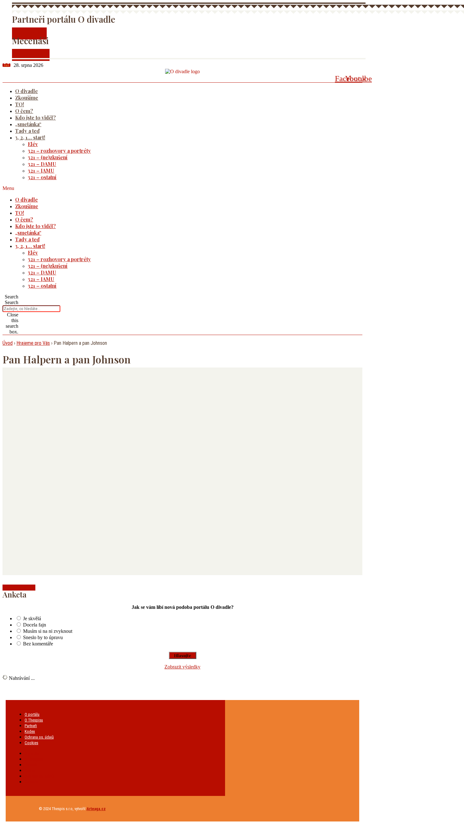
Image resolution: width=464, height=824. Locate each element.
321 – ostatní (42, 177)
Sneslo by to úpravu (43, 637)
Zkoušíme (26, 97)
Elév (33, 144)
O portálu (32, 714)
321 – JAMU (41, 170)
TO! (19, 104)
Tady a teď (27, 130)
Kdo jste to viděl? (35, 117)
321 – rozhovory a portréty (59, 150)
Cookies (31, 742)
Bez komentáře (38, 643)
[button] (174, 188)
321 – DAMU (42, 164)
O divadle (26, 91)
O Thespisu (34, 720)
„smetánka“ (28, 124)
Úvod (8, 343)
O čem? (24, 111)
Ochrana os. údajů (39, 737)
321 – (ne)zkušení (48, 157)
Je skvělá (32, 618)
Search (11, 302)
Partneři (31, 725)
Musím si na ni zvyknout (47, 631)
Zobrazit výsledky (182, 666)
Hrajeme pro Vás (33, 343)
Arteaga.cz (96, 808)
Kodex (30, 731)
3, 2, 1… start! (30, 137)
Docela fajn (34, 624)
